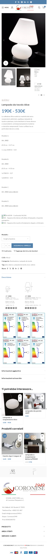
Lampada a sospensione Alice (10, 418)
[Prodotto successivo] (44, 95)
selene (33, 265)
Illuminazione (14, 261)
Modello (5, 235)
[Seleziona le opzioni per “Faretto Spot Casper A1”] (20, 436)
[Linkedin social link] (24, 2)
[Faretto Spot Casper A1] (12, 443)
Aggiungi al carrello (22, 245)
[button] (4, 40)
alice (6, 265)
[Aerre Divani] (13, 471)
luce (28, 265)
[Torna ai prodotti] (41, 95)
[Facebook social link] (15, 2)
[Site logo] (24, 7)
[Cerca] (39, 7)
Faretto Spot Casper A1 (12, 456)
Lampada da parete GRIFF (33, 412)
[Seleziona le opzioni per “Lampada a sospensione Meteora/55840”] (42, 436)
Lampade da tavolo (25, 261)
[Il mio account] (12, 7)
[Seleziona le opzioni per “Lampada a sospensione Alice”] (20, 396)
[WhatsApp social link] (27, 2)
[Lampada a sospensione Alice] (12, 404)
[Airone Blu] (34, 471)
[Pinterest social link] (21, 2)
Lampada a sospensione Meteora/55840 (31, 457)
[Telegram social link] (31, 2)
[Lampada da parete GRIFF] (34, 401)
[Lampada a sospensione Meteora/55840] (34, 443)
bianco (11, 265)
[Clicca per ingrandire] (5, 63)
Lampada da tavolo (20, 265)
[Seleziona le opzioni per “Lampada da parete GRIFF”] (42, 396)
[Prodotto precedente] (38, 95)
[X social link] (18, 2)
